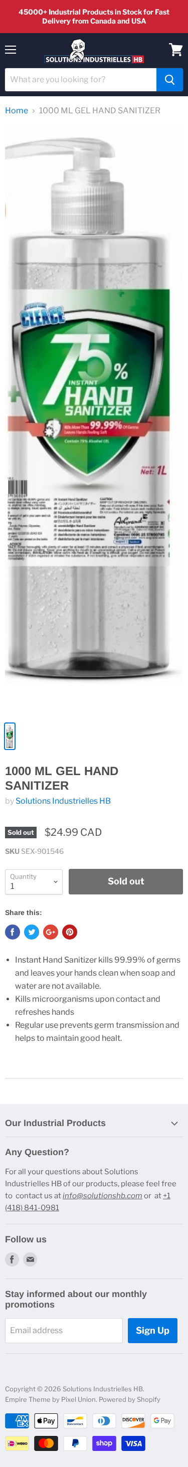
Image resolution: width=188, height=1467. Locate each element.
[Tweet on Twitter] (31, 932)
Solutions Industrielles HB (63, 801)
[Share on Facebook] (12, 932)
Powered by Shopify (129, 1399)
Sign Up (152, 1330)
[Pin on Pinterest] (69, 932)
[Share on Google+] (50, 932)
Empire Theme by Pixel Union (50, 1399)
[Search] (169, 79)
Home (16, 110)
